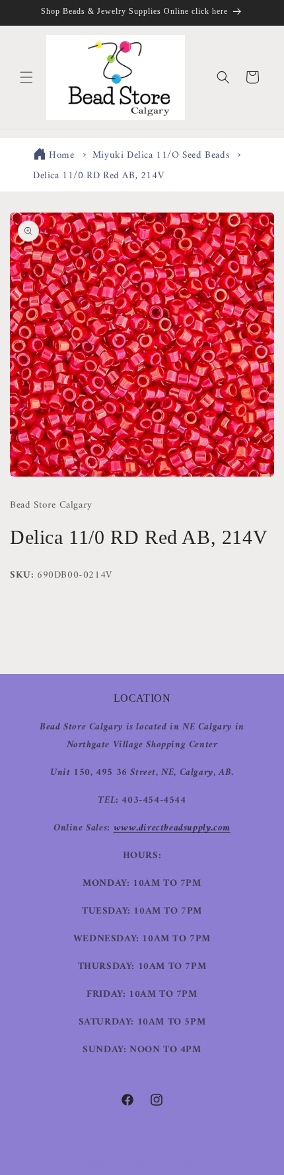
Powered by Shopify (190, 1163)
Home (61, 155)
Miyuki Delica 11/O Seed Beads (160, 155)
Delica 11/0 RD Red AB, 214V (98, 176)
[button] (26, 77)
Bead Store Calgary (122, 1163)
